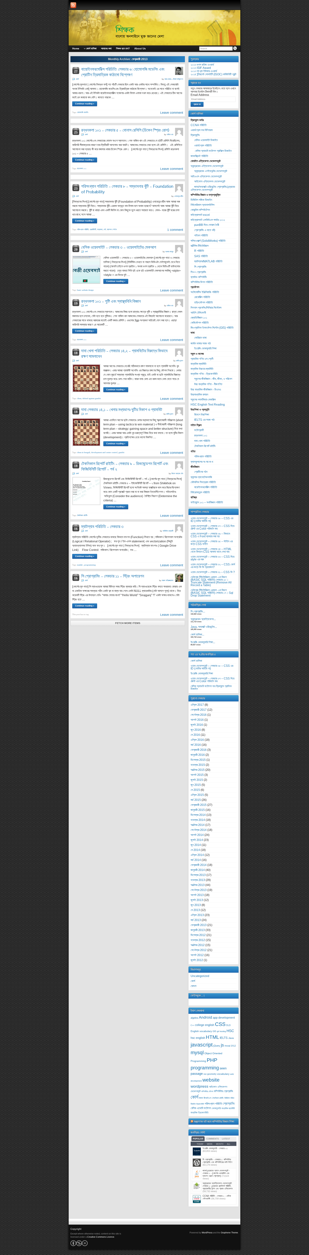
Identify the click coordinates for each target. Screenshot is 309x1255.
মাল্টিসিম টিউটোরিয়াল (200, 245)
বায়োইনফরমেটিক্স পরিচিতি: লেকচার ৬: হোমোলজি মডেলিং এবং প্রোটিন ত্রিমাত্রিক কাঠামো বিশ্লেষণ (123, 71)
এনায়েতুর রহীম (178, 196)
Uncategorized (200, 976)
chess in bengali (83, 452)
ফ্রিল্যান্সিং (195, 135)
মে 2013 (195, 910)
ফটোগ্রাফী (199, 430)
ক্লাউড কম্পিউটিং (199, 277)
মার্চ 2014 (196, 859)
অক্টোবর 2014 (198, 824)
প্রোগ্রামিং (229, 1103)
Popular (198, 1139)
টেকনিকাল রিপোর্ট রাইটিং (205, 446)
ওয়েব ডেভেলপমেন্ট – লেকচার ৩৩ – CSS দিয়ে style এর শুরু (212, 558)
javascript (202, 1045)
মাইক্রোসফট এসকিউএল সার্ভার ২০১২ (208, 219)
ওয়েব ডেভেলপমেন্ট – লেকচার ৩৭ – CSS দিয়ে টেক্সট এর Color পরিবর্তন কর (212, 527)
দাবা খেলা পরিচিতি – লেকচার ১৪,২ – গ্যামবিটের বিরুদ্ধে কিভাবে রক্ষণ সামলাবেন (124, 353)
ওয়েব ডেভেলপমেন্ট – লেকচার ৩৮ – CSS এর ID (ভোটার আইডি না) (212, 519)
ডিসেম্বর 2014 (198, 814)
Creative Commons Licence (100, 1237)
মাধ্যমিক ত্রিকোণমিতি (200, 1112)
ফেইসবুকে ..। (198, 995)
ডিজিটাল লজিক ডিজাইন (201, 199)
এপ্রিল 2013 (197, 915)
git (218, 1031)
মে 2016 (195, 734)
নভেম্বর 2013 (198, 879)
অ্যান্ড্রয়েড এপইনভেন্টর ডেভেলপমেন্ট (210, 171)
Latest (226, 1139)
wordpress (199, 1086)
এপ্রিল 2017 (197, 704)
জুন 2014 (196, 844)
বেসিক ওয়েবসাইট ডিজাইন (206, 140)
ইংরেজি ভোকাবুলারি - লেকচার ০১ (215, 1148)
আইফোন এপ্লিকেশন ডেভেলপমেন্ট (209, 181)
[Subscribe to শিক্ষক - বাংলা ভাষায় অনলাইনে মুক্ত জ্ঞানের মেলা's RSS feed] (73, 5)
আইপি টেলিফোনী (198, 312)
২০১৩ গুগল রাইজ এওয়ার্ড (202, 64)
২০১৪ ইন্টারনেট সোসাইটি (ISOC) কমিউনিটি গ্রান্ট (213, 74)
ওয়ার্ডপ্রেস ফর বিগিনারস (202, 130)
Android (205, 1017)
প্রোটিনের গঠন (200, 471)
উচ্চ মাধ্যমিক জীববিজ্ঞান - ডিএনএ (206, 389)
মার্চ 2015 (196, 799)
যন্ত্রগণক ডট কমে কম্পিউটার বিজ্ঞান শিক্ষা (214, 1121)
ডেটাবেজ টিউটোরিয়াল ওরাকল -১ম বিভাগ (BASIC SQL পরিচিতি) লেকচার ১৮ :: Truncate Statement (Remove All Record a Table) (211, 581)
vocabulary (223, 1074)
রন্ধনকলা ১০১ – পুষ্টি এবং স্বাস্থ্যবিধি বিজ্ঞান (111, 301)
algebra (194, 1018)
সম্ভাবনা (99, 229)
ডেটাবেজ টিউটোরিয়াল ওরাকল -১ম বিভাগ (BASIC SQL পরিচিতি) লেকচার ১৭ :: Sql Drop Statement (212, 593)
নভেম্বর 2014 (198, 819)
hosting (223, 1031)
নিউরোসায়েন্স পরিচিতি (200, 492)
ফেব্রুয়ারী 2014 (199, 864)
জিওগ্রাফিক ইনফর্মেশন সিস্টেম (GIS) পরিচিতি (212, 327)
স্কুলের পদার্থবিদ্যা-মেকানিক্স (203, 399)
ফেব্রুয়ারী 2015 (199, 804)
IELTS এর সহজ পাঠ (204, 419)
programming (205, 1067)
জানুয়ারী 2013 (198, 930)
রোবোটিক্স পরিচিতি (202, 297)
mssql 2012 (230, 1046)
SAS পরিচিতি (201, 256)
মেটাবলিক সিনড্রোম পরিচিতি (203, 482)
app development (224, 1017)
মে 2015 (195, 789)
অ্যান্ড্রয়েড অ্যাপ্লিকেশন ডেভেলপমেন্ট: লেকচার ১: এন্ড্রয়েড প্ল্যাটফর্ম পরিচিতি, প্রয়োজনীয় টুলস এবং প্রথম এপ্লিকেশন (218, 1186)
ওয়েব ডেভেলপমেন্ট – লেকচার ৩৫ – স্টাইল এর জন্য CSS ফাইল (212, 543)
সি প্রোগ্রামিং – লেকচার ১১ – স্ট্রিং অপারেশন (112, 576)
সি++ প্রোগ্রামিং (198, 272)
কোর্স (77, 79)
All (228, 1144)
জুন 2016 (196, 729)
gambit (121, 452)
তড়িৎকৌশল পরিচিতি (203, 302)
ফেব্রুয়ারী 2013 (199, 925)
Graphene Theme (229, 1232)
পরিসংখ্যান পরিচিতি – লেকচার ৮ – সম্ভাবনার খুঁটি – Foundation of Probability (127, 189)
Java (231, 1038)
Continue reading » (84, 103)
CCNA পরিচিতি (199, 125)
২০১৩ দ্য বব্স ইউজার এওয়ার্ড (204, 71)
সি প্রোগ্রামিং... (198, 611)
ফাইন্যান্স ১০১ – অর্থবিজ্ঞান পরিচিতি (207, 502)
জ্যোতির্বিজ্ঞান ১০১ (199, 317)
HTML (212, 1037)
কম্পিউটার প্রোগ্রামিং (223, 1091)
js (222, 1045)
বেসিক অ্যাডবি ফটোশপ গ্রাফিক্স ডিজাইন (213, 150)
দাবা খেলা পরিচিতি (202, 440)
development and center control (104, 452)
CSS (220, 1024)
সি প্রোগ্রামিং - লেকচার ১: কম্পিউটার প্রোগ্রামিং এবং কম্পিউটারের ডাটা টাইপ (217, 1160)
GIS (214, 1031)
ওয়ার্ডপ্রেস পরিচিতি (203, 145)
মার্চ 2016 (196, 744)
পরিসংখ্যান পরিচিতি (83, 229)
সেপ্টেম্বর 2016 (199, 714)
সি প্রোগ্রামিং (200, 266)
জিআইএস (207, 1098)
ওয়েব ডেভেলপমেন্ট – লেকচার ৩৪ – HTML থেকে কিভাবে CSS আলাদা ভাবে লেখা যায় (211, 550)
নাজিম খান (170, 134)
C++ (192, 1025)
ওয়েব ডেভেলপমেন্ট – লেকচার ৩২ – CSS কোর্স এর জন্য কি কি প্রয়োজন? (213, 566)
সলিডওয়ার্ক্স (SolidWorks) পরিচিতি (208, 240)
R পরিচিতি (199, 250)
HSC (230, 1031)
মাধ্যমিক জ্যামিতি (198, 363)
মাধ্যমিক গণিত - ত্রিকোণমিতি (204, 373)
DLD (228, 1025)
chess (79, 398)
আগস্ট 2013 (197, 895)
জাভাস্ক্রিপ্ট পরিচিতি (199, 156)
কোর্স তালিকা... (197, 634)
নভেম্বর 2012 (198, 940)
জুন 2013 (196, 905)
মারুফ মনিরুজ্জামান (167, 580)
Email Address (200, 94)
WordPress (207, 1232)
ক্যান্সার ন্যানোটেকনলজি (201, 477)
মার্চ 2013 (196, 920)
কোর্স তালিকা (196, 660)
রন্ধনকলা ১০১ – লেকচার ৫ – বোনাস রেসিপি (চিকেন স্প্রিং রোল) (125, 130)
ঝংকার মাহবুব (169, 251)
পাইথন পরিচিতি (201, 235)
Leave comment (171, 112)
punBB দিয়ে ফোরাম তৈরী (206, 224)
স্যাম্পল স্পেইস (112, 229)
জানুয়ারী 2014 (198, 869)
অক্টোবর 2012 (198, 945)
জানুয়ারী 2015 (198, 809)
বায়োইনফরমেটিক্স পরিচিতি (205, 487)
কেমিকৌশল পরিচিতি (200, 322)
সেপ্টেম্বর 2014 (199, 829)
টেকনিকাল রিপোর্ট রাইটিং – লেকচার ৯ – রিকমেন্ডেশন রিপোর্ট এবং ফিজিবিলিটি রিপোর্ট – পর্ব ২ (124, 466)
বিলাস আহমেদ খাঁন (177, 473)
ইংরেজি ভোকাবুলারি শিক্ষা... (203, 642)
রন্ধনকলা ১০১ (81, 168)
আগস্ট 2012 (197, 955)
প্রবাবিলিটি (93, 229)
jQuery (216, 1046)
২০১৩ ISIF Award (201, 67)
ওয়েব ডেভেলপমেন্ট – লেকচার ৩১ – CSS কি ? (213, 572)
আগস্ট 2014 (197, 834)
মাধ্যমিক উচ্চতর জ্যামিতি (202, 368)
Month (219, 1144)
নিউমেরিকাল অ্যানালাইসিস (202, 204)
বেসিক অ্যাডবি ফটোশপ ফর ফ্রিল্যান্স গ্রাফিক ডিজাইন (211, 687)
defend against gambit (91, 398)
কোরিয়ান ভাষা (200, 337)
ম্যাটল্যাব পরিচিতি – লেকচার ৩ (102, 526)
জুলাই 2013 (197, 900)
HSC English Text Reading (208, 404)
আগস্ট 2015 (197, 774)
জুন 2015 (196, 784)
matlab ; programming (86, 565)
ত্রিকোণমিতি (200, 1104)
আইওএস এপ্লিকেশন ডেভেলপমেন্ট (206, 176)
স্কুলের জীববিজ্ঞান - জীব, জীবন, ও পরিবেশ (213, 378)
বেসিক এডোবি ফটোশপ (201, 1108)
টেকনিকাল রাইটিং (82, 515)
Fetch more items (127, 623)
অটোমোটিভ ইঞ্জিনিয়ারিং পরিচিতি (205, 292)
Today (200, 1144)
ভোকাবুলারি (216, 1108)
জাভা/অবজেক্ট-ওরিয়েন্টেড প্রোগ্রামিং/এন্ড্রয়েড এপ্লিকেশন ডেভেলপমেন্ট (213, 188)
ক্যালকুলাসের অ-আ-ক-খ (202, 461)
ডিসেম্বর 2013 (198, 874)
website (211, 1080)
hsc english (198, 1037)
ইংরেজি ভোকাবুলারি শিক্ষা (205, 348)
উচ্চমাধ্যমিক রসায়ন (199, 394)
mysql (197, 1052)
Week (209, 1144)
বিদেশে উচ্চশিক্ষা (201, 414)
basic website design (85, 290)
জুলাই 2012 (197, 960)
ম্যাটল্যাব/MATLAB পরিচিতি (208, 261)
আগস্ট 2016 (197, 719)
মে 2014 (195, 849)
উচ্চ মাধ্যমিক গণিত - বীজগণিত (208, 384)
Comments (212, 1139)
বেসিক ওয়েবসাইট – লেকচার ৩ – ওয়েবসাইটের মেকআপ (118, 247)
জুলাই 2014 (197, 839)
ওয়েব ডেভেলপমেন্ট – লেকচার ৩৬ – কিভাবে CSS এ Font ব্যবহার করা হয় (210, 535)
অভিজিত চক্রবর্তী (168, 531)
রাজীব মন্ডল (179, 361)
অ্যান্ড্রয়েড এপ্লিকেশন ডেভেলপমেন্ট (207, 166)
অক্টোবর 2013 (198, 884)
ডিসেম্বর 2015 (198, 759)
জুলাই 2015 (197, 779)
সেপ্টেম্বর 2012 (199, 950)
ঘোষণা (193, 986)
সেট (105, 229)
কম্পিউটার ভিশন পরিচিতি (202, 282)
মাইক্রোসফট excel (200, 214)
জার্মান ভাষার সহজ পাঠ (201, 343)
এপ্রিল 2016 (197, 739)
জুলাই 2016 (197, 724)
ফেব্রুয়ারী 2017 (199, 709)
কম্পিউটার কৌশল (207, 1091)
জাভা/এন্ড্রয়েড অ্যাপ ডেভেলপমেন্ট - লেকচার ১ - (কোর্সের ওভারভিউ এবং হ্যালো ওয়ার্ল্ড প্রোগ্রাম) (216, 1173)
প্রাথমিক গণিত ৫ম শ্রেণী (202, 358)
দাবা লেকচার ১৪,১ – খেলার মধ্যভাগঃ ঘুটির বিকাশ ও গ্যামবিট (121, 409)
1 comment (175, 230)
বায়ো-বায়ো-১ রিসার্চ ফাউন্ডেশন (174, 79)
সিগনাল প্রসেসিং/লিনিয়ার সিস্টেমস (206, 307)
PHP (212, 1060)
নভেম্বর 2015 (198, 764)
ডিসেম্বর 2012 (198, 935)
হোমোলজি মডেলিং (82, 112)
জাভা (201, 1098)
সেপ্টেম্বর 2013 (199, 889)
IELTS (224, 1037)
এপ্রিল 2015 (197, 794)
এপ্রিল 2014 (197, 854)
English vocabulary (201, 1031)
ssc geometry (209, 1074)
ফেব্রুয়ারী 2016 (199, 749)
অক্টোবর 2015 (198, 769)
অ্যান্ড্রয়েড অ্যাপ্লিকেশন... (203, 619)
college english (204, 1024)
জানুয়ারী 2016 (198, 754)
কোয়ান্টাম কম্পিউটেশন (200, 209)
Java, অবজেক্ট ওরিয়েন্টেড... (204, 626)
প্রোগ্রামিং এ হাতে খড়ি (204, 230)
